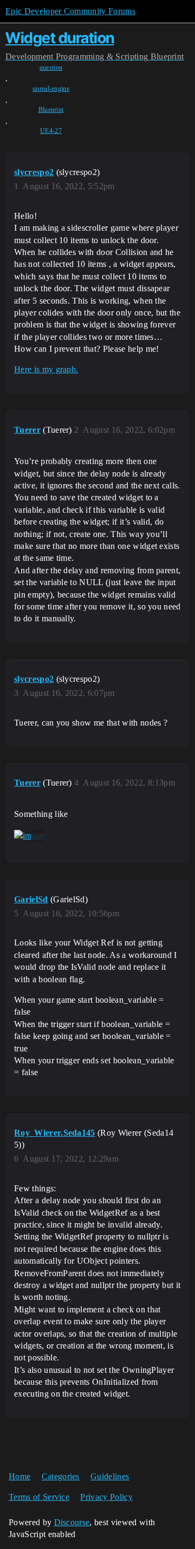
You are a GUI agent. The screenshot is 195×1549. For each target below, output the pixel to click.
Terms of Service (39, 1496)
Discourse (72, 1522)
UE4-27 (51, 131)
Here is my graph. (46, 369)
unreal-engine (50, 88)
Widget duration (59, 38)
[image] (29, 835)
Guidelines (109, 1476)
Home (19, 1476)
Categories (61, 1476)
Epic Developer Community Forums (70, 11)
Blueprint (51, 109)
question (51, 67)
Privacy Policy (106, 1496)
